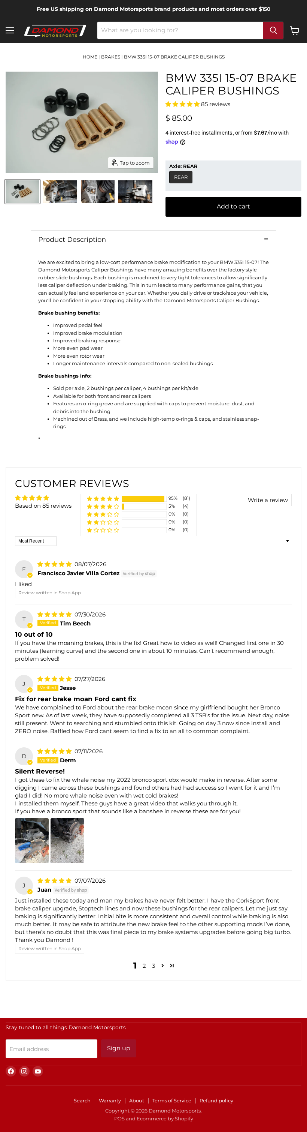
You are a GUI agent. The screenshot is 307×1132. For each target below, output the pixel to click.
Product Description (72, 239)
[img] (55, 564)
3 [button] (153, 965)
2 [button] (144, 965)
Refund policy (216, 1101)
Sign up (118, 1048)
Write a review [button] (268, 500)
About (136, 1101)
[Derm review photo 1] (32, 840)
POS (119, 1119)
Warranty (110, 1101)
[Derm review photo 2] (67, 840)
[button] (183, 104)
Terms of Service (171, 1101)
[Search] (273, 30)
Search (82, 1101)
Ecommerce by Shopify (165, 1119)
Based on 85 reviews (43, 505)
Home (90, 57)
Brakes (110, 57)
